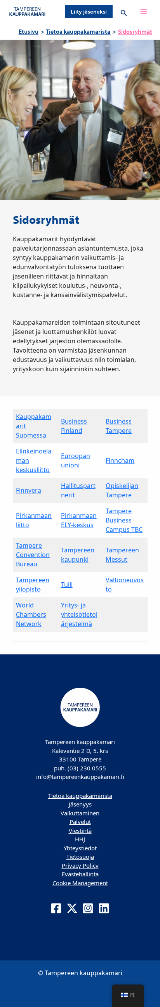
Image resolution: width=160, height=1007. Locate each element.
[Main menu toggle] (143, 11)
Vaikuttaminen (80, 813)
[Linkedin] (104, 908)
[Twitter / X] (72, 908)
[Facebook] (56, 908)
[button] (89, 11)
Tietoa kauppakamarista (80, 795)
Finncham (120, 460)
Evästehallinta (80, 874)
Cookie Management (80, 883)
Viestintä (80, 830)
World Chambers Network (31, 614)
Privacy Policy (80, 865)
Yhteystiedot (80, 848)
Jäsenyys (80, 804)
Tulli (67, 584)
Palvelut (80, 821)
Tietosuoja (80, 856)
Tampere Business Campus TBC (124, 520)
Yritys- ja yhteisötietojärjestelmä (79, 614)
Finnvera (28, 490)
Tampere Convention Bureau (33, 554)
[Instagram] (88, 908)
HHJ (80, 839)
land (76, 430)
